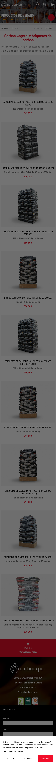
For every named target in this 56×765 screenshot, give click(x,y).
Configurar (28, 759)
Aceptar (45, 759)
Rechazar (10, 759)
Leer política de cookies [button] (13, 751)
